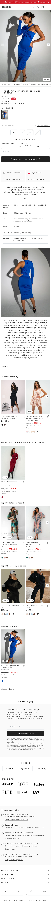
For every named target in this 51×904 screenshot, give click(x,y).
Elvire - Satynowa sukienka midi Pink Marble (33, 544)
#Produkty (41, 768)
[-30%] (13, 462)
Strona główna (7, 84)
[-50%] (38, 397)
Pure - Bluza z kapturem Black (10, 606)
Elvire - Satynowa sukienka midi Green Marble (9, 544)
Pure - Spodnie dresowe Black (35, 606)
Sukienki (25, 84)
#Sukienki (8, 768)
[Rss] (44, 891)
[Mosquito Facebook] (5, 891)
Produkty (17, 84)
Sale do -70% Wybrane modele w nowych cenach (25, 2)
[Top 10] (13, 586)
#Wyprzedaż (24, 768)
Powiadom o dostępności (24, 159)
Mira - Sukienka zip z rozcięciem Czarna (9, 417)
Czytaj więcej (10, 849)
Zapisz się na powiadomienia (16, 820)
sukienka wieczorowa (23, 320)
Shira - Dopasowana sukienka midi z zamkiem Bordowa (9, 484)
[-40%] (38, 523)
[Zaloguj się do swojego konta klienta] (38, 7)
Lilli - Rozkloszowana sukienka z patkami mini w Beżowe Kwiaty (35, 418)
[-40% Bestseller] (13, 523)
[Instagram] (30, 891)
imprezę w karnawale (20, 343)
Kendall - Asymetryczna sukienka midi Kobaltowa (10, 668)
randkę (29, 345)
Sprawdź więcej (25, 701)
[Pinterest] (18, 891)
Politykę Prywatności (26, 746)
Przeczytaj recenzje (12, 838)
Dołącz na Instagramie (14, 860)
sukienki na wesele (19, 350)
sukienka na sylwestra (28, 340)
